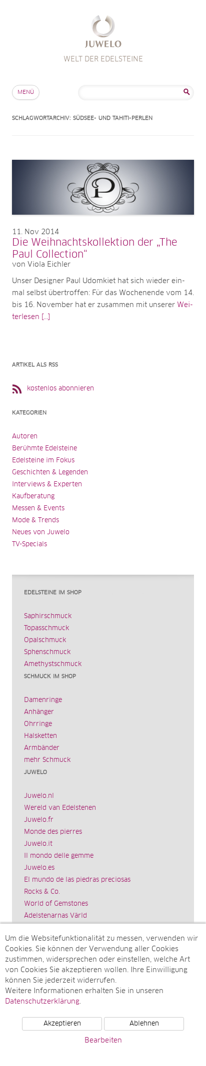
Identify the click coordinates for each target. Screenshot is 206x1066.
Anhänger (39, 712)
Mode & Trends (35, 520)
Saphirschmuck (48, 616)
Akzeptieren (62, 1024)
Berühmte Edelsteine (44, 448)
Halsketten (40, 736)
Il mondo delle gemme (59, 856)
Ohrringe (38, 724)
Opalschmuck (45, 640)
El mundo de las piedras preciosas (77, 880)
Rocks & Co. (42, 892)
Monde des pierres (53, 832)
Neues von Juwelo (41, 532)
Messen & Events (38, 508)
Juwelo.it (38, 844)
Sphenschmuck (47, 652)
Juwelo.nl (39, 796)
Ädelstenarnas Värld (55, 916)
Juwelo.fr (39, 820)
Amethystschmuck (53, 664)
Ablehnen (144, 1024)
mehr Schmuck (47, 760)
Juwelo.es (39, 868)
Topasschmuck (46, 628)
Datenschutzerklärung (42, 1001)
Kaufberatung (33, 496)
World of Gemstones (56, 904)
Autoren (25, 436)
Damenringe (43, 700)
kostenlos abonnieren (60, 388)
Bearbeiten (103, 1040)
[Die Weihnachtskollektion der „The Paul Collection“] (103, 224)
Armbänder (42, 748)
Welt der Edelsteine (103, 32)
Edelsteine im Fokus (43, 460)
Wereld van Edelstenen (60, 808)
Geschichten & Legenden (50, 472)
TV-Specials (29, 544)
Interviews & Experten (47, 484)
